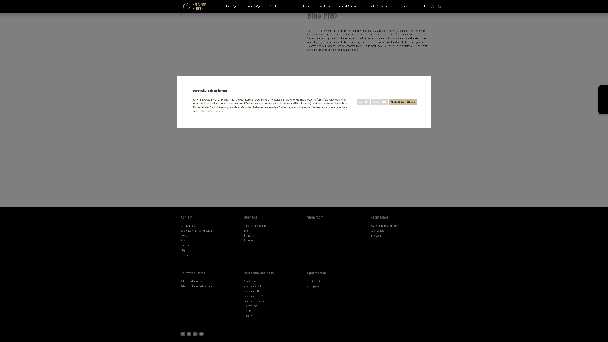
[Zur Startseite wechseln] (194, 6)
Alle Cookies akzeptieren (403, 102)
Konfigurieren (379, 102)
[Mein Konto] (432, 6)
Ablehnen (363, 102)
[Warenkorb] (439, 6)
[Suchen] (418, 6)
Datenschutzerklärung (212, 111)
